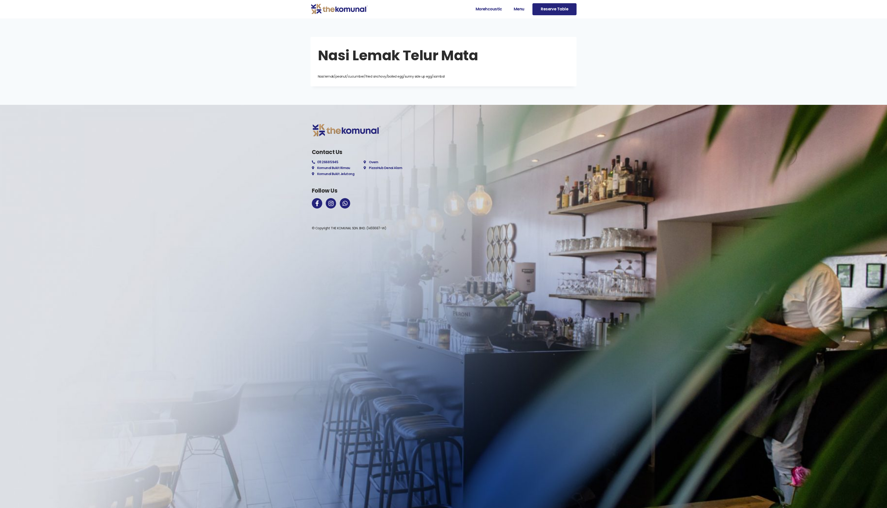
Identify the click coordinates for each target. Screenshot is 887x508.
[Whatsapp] (345, 203)
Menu (519, 9)
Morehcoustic (489, 9)
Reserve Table (554, 9)
